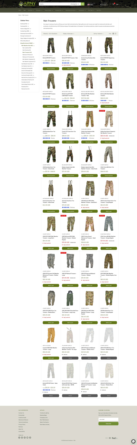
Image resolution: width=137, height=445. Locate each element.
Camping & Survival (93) (26, 33)
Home (20, 15)
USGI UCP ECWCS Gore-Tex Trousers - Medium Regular (107, 348)
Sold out (70, 358)
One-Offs (99, 10)
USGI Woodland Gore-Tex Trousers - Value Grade (49, 167)
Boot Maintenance (44, 419)
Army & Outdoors (47, 345)
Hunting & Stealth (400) (27, 75)
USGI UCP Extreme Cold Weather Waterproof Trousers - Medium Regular (51, 275)
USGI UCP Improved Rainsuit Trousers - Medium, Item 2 (88, 348)
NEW (20, 10)
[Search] (82, 4)
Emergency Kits (44, 417)
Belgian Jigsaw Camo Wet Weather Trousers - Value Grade (89, 167)
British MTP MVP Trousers (49, 93)
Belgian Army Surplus (67, 164)
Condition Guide (22, 417)
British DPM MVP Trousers (49, 57)
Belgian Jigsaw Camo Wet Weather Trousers (68, 167)
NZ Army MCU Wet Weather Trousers (107, 94)
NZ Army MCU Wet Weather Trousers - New (87, 94)
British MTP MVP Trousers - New (70, 57)
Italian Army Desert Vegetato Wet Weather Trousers (108, 132)
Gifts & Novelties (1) (25, 40)
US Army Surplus (46, 129)
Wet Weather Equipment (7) (29, 61)
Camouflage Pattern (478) (27, 84)
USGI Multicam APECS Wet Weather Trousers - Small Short (89, 201)
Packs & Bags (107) (25, 28)
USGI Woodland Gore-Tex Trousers (49, 132)
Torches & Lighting (44, 413)
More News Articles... (45, 424)
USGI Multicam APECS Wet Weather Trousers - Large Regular (87, 312)
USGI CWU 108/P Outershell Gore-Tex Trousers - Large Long (70, 311)
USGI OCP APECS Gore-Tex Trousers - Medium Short (107, 384)
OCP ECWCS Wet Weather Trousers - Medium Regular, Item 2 (109, 275)
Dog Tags (90, 10)
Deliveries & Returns (23, 419)
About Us (21, 429)
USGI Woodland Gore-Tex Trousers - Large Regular (107, 311)
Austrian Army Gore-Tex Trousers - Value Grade (49, 201)
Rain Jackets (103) (27, 47)
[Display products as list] (115, 33)
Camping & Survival (70, 10)
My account (103, 4)
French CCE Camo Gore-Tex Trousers (69, 132)
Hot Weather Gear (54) (26, 66)
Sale (25, 10)
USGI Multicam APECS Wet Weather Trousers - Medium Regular (69, 238)
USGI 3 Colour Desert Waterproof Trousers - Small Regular (88, 238)
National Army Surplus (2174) (28, 77)
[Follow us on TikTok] (30, 437)
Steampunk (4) (24, 86)
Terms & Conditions (23, 422)
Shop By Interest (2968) (26, 43)
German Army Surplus (86, 55)
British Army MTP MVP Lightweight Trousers (67, 94)
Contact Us (21, 413)
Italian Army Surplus (86, 129)
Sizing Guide (21, 415)
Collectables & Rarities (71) (27, 79)
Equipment (81, 10)
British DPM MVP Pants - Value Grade (50, 384)
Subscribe (108, 423)
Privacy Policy (22, 424)
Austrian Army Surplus (48, 198)
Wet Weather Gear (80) (27, 45)
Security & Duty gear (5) (27, 73)
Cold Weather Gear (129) (26, 63)
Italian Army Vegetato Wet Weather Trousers (87, 132)
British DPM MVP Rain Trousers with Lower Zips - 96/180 (69, 384)
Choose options (51, 68)
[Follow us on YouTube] (27, 437)
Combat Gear (58, 10)
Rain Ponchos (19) (27, 50)
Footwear (38, 10)
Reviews (21, 426)
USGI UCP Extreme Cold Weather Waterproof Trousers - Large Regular (89, 385)
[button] (133, 441)
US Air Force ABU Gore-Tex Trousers (107, 167)
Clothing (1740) (24, 23)
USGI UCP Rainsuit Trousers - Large (69, 274)
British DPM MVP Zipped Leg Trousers (107, 58)
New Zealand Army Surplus (87, 91)
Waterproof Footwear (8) (28, 57)
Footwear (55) (23, 26)
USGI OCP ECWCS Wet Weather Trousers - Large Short (50, 237)
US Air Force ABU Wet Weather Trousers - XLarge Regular (108, 237)
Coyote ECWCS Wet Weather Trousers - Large (50, 348)
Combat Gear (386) (24, 31)
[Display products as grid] (113, 33)
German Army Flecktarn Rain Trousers (88, 58)
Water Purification (44, 422)
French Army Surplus (67, 129)
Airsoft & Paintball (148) (26, 70)
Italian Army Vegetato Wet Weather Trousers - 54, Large (69, 348)
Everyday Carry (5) (25, 82)
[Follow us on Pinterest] (25, 437)
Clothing (30, 10)
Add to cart (70, 68)
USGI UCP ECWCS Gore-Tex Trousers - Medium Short (49, 311)
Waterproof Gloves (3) (27, 54)
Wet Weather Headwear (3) (29, 59)
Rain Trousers (25, 15)
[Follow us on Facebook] (19, 437)
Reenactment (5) (25, 88)
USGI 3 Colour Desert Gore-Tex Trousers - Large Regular (108, 201)
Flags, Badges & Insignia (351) (27, 38)
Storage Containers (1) (25, 36)
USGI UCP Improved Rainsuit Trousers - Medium (88, 274)
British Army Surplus (48, 55)
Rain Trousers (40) (27, 52)
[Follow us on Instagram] (22, 437)
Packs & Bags (48, 10)
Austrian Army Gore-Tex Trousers (68, 201)
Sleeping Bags (43, 415)
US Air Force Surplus (105, 234)
